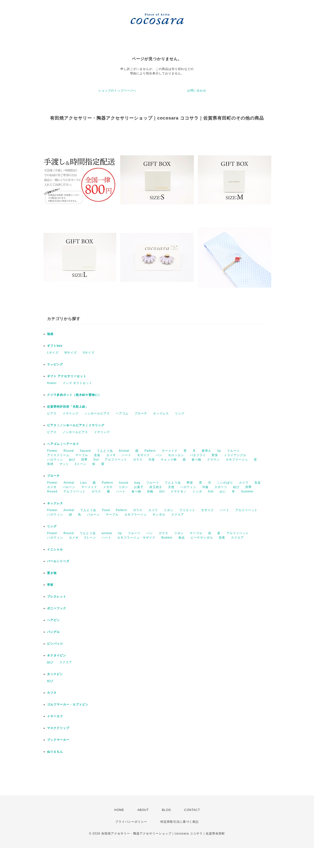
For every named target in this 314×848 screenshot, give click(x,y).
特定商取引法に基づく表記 (179, 821)
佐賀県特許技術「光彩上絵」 (68, 406)
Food (106, 510)
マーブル (81, 455)
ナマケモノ (179, 491)
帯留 (50, 584)
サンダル (159, 514)
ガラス (138, 459)
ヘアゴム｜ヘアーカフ (63, 444)
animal (107, 533)
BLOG (166, 810)
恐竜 (222, 537)
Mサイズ (71, 352)
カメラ (244, 482)
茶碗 (150, 491)
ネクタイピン (56, 655)
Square (85, 450)
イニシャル (55, 549)
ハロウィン (55, 459)
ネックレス (161, 413)
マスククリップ (58, 728)
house (124, 482)
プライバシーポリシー (131, 821)
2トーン (80, 464)
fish (211, 491)
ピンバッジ (55, 643)
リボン (123, 487)
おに (223, 491)
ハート (126, 455)
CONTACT (192, 810)
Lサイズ (53, 352)
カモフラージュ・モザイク (136, 537)
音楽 (97, 455)
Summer (247, 491)
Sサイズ (88, 352)
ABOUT (143, 810)
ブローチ (140, 413)
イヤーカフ (55, 716)
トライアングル (235, 455)
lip (219, 450)
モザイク (143, 455)
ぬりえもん (55, 751)
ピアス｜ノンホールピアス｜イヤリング (76, 425)
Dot (96, 459)
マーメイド (170, 450)
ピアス (52, 413)
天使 (151, 459)
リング (179, 413)
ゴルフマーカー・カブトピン (68, 704)
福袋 (50, 334)
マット (64, 464)
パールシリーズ (58, 561)
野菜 (215, 455)
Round (69, 450)
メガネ (108, 487)
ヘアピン (53, 620)
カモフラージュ (237, 459)
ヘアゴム (122, 413)
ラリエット (187, 510)
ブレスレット (56, 596)
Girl (162, 491)
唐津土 (206, 450)
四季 (84, 459)
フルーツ (233, 450)
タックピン (55, 674)
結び (72, 459)
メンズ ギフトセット (77, 383)
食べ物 (196, 459)
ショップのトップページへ (117, 90)
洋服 (205, 487)
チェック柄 (169, 459)
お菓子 (139, 487)
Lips (83, 482)
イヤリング (70, 413)
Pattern (150, 450)
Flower (52, 450)
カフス (52, 692)
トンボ (197, 491)
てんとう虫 (105, 450)
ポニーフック (56, 608)
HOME (119, 810)
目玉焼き (155, 487)
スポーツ (220, 487)
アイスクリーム (58, 455)
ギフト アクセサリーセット (66, 376)
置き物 (52, 573)
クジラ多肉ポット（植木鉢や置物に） (74, 395)
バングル (53, 632)
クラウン (213, 459)
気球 (50, 464)
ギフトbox (55, 345)
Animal (124, 450)
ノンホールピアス (97, 413)
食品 (181, 537)
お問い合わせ (196, 90)
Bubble (166, 537)
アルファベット (116, 459)
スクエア (177, 514)
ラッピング (55, 364)
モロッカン (176, 455)
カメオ (111, 455)
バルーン (69, 487)
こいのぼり (225, 482)
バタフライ (198, 455)
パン (159, 455)
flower (52, 383)
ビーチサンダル (202, 537)
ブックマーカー (58, 740)
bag (137, 482)
